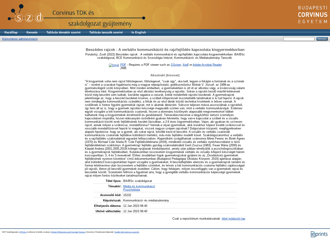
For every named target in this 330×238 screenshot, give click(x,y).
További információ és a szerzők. (126, 232)
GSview (176, 64)
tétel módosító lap (233, 218)
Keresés (31, 32)
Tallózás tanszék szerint (106, 32)
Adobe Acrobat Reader (207, 64)
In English (139, 32)
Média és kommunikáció (139, 186)
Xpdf (186, 64)
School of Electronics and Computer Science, (68, 232)
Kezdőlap (11, 32)
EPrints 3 (23, 232)
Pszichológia (131, 189)
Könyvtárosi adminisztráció (19, 39)
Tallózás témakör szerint (63, 32)
